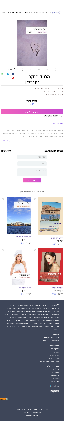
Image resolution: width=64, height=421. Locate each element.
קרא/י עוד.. (6, 140)
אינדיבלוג (56, 378)
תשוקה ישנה (57, 287)
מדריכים (30, 4)
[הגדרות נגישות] (4, 399)
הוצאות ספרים (54, 358)
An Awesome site (32, 415)
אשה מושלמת (25, 287)
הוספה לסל (32, 111)
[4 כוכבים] (47, 69)
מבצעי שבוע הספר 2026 (34, 12)
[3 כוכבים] (39, 69)
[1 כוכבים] (22, 69)
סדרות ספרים (54, 355)
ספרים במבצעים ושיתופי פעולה (48, 361)
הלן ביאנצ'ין (32, 82)
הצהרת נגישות (54, 381)
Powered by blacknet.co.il (32, 412)
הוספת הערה (32, 180)
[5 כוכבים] (55, 69)
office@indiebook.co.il (51, 338)
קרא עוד (56, 330)
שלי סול (60, 241)
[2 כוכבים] (31, 69)
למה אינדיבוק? (48, 4)
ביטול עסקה (55, 375)
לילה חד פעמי (57, 238)
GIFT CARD (39, 4)
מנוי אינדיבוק (21, 4)
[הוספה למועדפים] (35, 199)
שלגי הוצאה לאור (41, 88)
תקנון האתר (55, 349)
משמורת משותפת (23, 236)
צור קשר (13, 4)
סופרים (56, 352)
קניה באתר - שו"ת (53, 366)
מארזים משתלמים (14, 12)
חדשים (48, 12)
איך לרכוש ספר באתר (52, 369)
